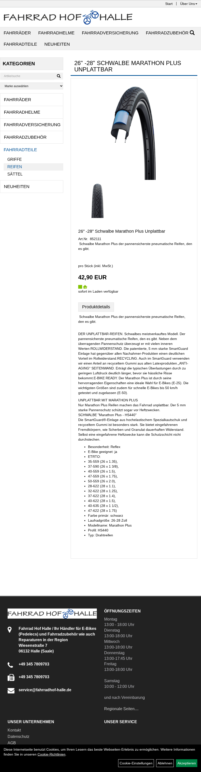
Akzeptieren (186, 763)
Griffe (14, 159)
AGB (12, 743)
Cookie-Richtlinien (51, 754)
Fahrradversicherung (110, 32)
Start (169, 3)
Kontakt (14, 730)
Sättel (15, 174)
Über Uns (187, 3)
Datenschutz (18, 736)
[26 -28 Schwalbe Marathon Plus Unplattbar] (134, 131)
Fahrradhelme (56, 32)
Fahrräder (17, 32)
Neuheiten (57, 44)
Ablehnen (165, 763)
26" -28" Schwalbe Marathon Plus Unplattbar (121, 231)
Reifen (14, 167)
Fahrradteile (20, 44)
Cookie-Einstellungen (136, 763)
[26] (97, 199)
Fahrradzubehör (167, 32)
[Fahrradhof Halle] (68, 17)
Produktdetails (96, 306)
